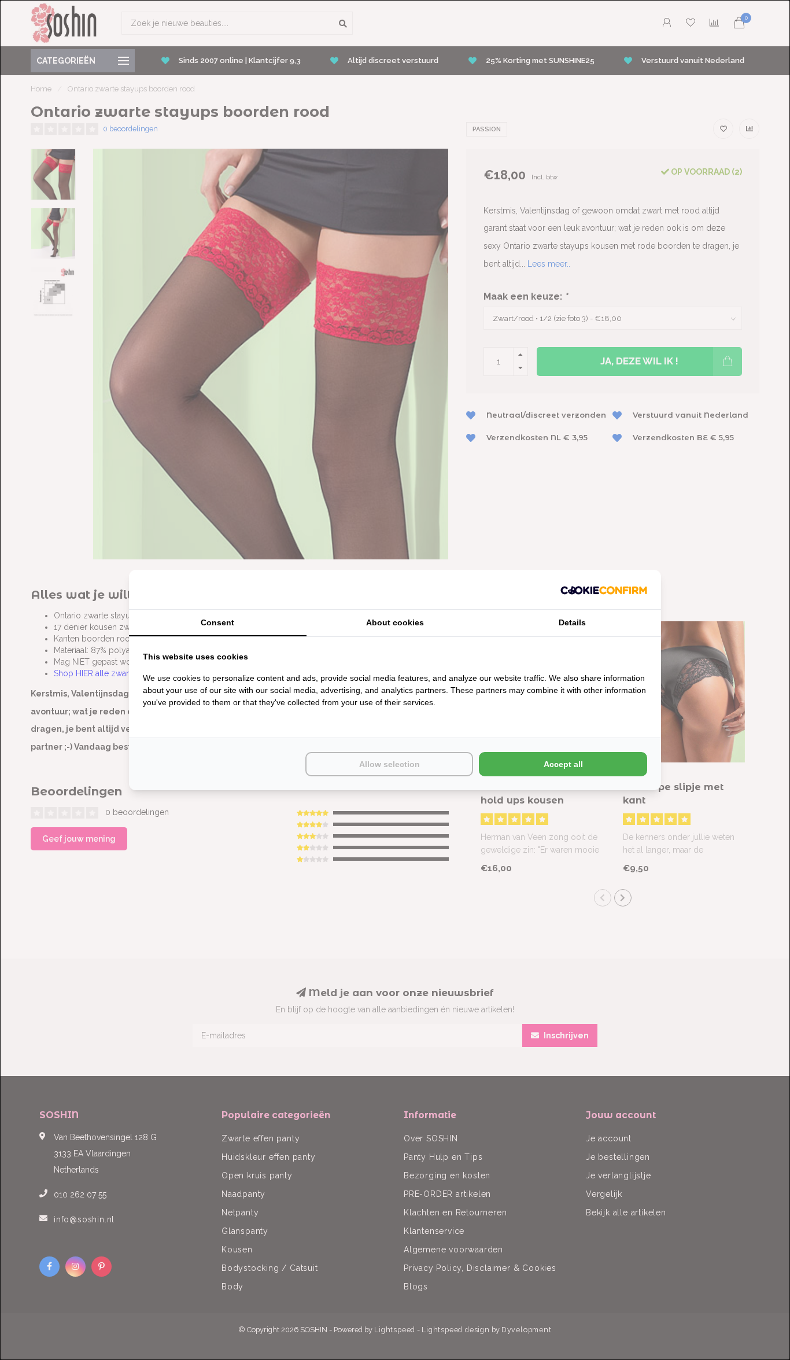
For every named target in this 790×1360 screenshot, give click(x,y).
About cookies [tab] (395, 622)
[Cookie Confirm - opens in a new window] (603, 589)
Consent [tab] (217, 622)
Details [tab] (572, 622)
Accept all (563, 764)
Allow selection (389, 764)
